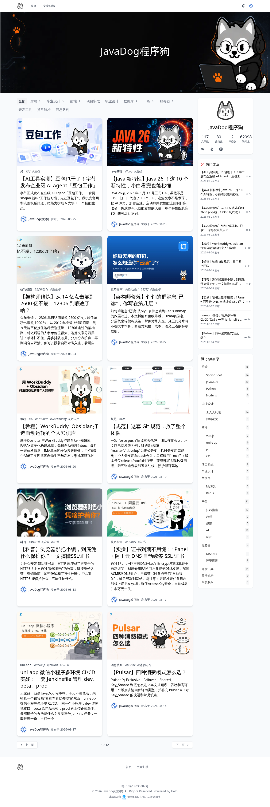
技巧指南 (26, 289)
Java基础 (116, 171)
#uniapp (39, 665)
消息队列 (117, 665)
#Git (122, 419)
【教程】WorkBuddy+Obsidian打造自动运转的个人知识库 (59, 429)
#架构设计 (41, 289)
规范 (114, 419)
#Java (128, 171)
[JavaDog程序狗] (23, 219)
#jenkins (52, 665)
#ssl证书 (34, 542)
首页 (33, 6)
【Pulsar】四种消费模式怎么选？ (148, 672)
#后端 (138, 171)
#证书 (55, 542)
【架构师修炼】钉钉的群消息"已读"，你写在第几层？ (147, 300)
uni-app (25, 665)
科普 (23, 542)
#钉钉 (144, 289)
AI (21, 171)
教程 (23, 419)
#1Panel (130, 542)
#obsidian (41, 419)
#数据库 (55, 289)
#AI (28, 171)
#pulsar (130, 665)
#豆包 (36, 171)
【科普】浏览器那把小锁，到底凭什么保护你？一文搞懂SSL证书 (58, 552)
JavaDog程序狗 (39, 219)
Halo (174, 791)
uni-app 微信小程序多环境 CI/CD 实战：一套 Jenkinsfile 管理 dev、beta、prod (59, 679)
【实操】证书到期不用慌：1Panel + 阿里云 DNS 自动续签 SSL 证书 (149, 552)
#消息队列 (144, 665)
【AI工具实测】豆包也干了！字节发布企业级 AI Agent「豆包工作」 (59, 182)
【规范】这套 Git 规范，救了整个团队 (148, 429)
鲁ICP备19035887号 (135, 786)
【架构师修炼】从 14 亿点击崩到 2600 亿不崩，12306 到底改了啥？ (57, 303)
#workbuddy (58, 419)
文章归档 (49, 6)
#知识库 (73, 419)
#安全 (45, 542)
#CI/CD (64, 665)
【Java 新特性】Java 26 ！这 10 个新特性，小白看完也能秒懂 (149, 182)
